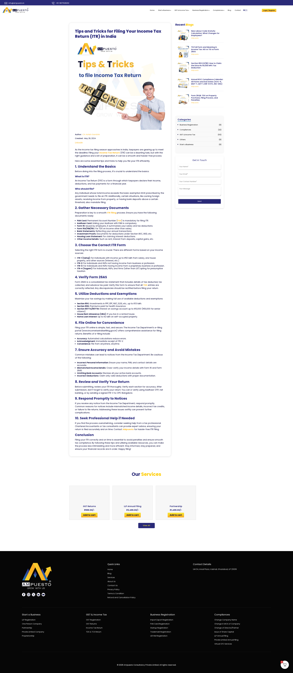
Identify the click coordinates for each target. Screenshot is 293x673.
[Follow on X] (33, 594)
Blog (229, 10)
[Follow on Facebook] (23, 594)
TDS (145, 285)
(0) (246, 10)
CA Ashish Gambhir (91, 134)
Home (152, 10)
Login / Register (269, 10)
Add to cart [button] (89, 515)
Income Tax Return (109, 152)
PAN (119, 220)
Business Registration (200, 10)
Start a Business (164, 10)
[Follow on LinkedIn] (38, 594)
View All (146, 525)
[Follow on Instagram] (28, 594)
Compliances (218, 10)
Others (200, 139)
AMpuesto (128, 429)
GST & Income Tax (181, 10)
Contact (238, 10)
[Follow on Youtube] (43, 594)
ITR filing (111, 212)
